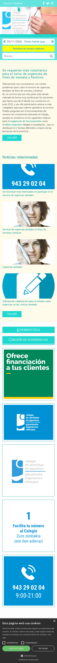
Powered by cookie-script (28, 660)
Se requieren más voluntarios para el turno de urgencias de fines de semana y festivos (24, 74)
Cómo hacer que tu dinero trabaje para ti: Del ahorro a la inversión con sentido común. (27, 41)
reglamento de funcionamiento (25, 121)
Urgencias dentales (12, 267)
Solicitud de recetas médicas (28, 48)
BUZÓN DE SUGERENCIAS (30, 339)
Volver (12, 137)
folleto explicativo (13, 124)
